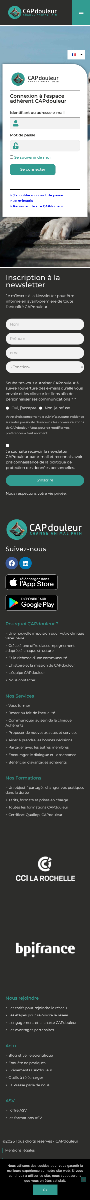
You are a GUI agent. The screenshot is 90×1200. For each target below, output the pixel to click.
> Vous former (18, 705)
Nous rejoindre (22, 998)
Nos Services (20, 696)
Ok (45, 1190)
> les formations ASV (24, 1118)
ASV (10, 1101)
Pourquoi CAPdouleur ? (32, 624)
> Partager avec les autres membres (37, 747)
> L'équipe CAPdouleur (25, 672)
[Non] (83, 1179)
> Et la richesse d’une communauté (36, 658)
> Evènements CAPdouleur (29, 1070)
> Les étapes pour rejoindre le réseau (37, 1015)
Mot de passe (22, 135)
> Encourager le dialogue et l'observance (41, 755)
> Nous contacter (21, 680)
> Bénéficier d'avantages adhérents (36, 762)
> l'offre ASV (16, 1110)
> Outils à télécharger (24, 1077)
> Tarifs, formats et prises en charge (37, 800)
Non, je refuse (57, 408)
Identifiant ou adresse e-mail (37, 112)
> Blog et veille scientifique (29, 1055)
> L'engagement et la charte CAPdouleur (41, 1022)
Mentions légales (20, 1150)
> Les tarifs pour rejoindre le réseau (36, 1008)
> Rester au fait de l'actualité (30, 713)
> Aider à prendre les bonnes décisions (39, 740)
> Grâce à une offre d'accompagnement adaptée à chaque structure (40, 648)
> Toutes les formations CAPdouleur (37, 807)
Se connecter (32, 169)
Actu (11, 1046)
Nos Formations (23, 778)
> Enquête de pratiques (26, 1063)
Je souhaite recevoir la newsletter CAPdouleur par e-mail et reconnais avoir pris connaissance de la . (44, 459)
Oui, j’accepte (24, 408)
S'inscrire (45, 480)
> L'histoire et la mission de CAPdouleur (40, 665)
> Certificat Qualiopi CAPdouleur (34, 814)
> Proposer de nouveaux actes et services (41, 732)
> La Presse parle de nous (28, 1085)
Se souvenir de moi (32, 157)
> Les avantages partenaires (30, 1030)
